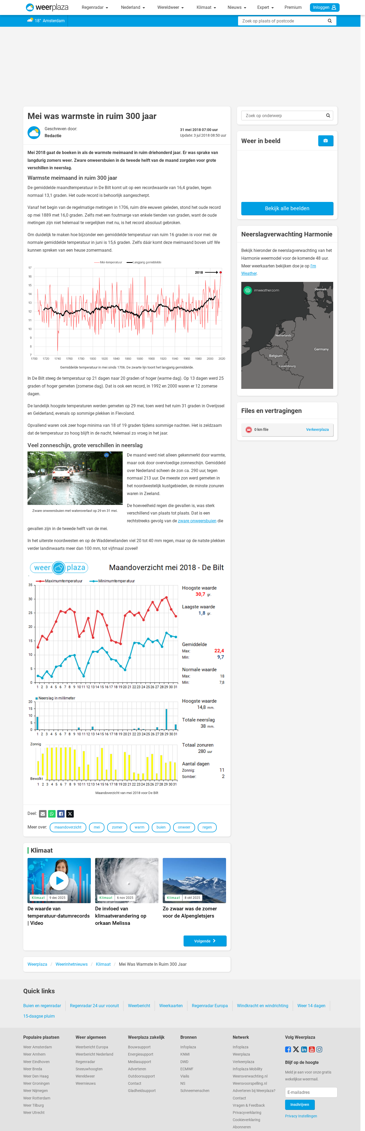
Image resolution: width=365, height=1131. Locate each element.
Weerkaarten (171, 1005)
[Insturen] (325, 140)
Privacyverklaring (247, 1112)
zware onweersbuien (197, 520)
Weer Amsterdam (37, 1047)
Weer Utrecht (34, 1112)
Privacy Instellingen (301, 1116)
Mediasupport (139, 1062)
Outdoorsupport (141, 1076)
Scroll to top (356, 1122)
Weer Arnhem (34, 1054)
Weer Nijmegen (35, 1090)
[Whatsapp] (52, 814)
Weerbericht (139, 1005)
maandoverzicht (68, 827)
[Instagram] (319, 1050)
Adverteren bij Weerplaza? (254, 1090)
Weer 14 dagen (311, 1005)
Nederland (131, 7)
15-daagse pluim (39, 1016)
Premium (293, 7)
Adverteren (137, 1069)
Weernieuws (86, 1083)
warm (139, 827)
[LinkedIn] (304, 1050)
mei (97, 827)
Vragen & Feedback (249, 1105)
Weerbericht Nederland (94, 1054)
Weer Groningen (36, 1083)
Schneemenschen (194, 1090)
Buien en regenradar (42, 1005)
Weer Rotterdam (36, 1098)
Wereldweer (168, 7)
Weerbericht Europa (92, 1047)
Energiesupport (140, 1054)
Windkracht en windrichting (262, 1005)
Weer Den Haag (36, 1076)
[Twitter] (70, 814)
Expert (263, 7)
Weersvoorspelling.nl (250, 1083)
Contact (134, 1083)
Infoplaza (188, 1047)
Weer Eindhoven (36, 1062)
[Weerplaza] (47, 7)
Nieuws (235, 7)
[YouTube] (312, 1050)
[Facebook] (61, 814)
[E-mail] (42, 814)
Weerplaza (241, 1054)
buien (161, 827)
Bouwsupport (139, 1047)
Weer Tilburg (33, 1105)
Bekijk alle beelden (287, 208)
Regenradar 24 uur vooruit (94, 1005)
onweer (184, 827)
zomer (117, 827)
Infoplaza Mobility (247, 1069)
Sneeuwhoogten (89, 1069)
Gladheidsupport (142, 1090)
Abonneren (242, 1127)
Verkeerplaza (243, 1062)
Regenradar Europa (210, 1005)
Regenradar (93, 7)
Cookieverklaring (246, 1120)
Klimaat (204, 7)
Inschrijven (299, 1104)
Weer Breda (32, 1069)
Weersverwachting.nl (250, 1076)
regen (207, 827)
